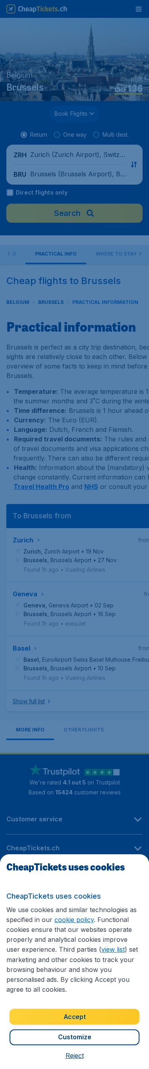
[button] (75, 1055)
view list (113, 949)
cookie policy (74, 920)
